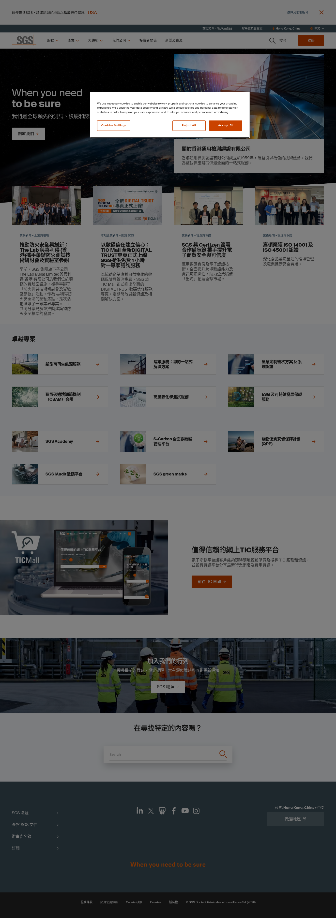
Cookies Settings (113, 125)
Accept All (225, 125)
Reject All (189, 125)
